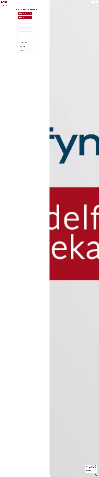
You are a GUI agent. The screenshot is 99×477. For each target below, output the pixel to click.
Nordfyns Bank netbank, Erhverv (24, 17)
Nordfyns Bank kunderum (23, 46)
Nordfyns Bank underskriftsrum (24, 21)
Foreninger (23, 1)
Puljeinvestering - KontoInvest (24, 42)
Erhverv (13, 1)
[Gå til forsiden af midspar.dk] (4, 2)
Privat (10, 1)
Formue (18, 1)
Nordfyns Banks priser (23, 38)
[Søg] (97, 2)
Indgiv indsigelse (22, 50)
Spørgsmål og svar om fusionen (24, 25)
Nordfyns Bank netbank (23, 13)
